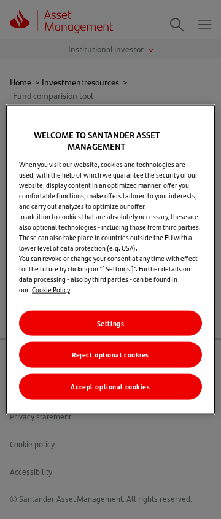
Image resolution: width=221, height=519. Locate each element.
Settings (111, 323)
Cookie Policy (51, 289)
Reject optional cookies (110, 354)
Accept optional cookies (110, 386)
